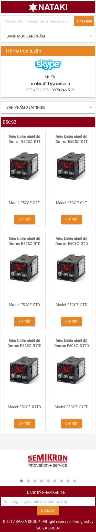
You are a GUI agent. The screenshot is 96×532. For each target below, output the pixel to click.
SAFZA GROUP (48, 528)
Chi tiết (24, 219)
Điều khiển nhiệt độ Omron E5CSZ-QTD (71, 241)
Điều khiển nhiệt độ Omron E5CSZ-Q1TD (71, 343)
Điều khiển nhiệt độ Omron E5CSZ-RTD (24, 241)
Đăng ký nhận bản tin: (46, 493)
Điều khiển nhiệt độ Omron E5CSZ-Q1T (72, 139)
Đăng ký (48, 511)
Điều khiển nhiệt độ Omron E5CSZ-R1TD (24, 343)
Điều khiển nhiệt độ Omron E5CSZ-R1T (24, 139)
